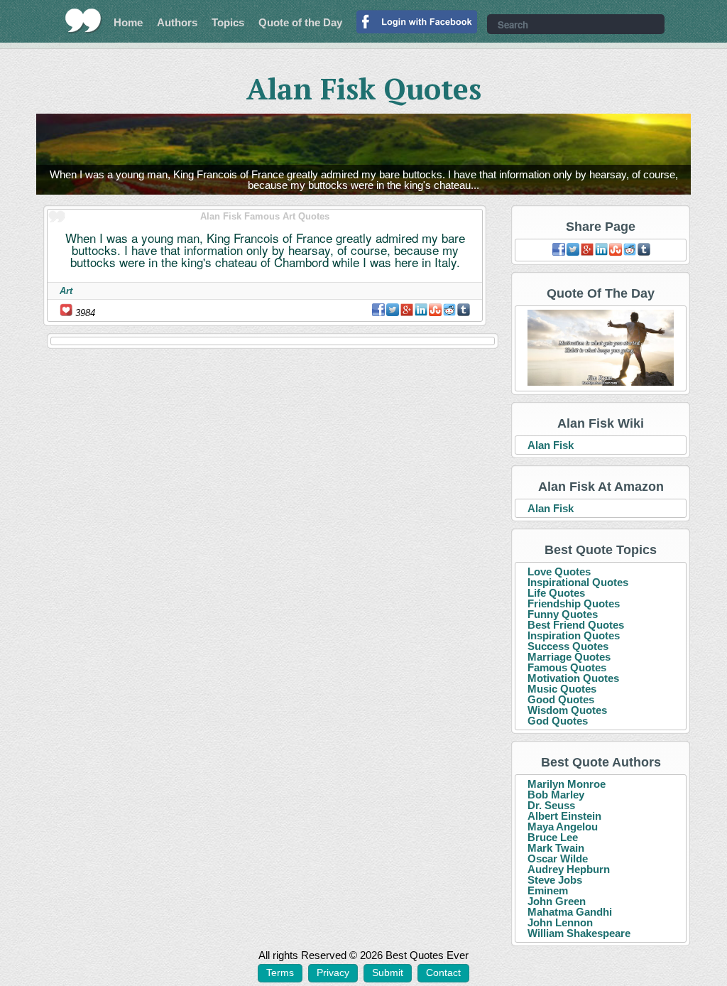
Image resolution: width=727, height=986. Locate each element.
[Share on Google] (406, 309)
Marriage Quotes (569, 657)
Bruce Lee (553, 837)
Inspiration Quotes (574, 635)
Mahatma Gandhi (570, 912)
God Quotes (558, 721)
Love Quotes (559, 571)
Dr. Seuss (551, 805)
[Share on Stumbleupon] (435, 309)
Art (66, 291)
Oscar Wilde (558, 858)
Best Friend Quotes (576, 625)
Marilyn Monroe (567, 784)
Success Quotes (568, 646)
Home (128, 22)
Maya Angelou (563, 826)
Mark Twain (556, 848)
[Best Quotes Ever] (83, 20)
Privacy (333, 972)
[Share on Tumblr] (463, 309)
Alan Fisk (551, 445)
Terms (280, 972)
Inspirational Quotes (578, 582)
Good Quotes (561, 699)
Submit (387, 972)
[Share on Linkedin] (421, 309)
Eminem (548, 890)
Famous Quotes (567, 667)
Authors (177, 22)
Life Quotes (556, 593)
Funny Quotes (563, 614)
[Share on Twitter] (392, 309)
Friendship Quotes (574, 603)
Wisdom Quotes (567, 710)
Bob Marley (556, 795)
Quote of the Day (300, 22)
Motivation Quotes (573, 678)
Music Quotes (562, 689)
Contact (443, 972)
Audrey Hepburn (569, 869)
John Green (557, 901)
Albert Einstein (564, 816)
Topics (228, 22)
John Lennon (560, 922)
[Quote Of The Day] (601, 348)
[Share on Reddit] (449, 309)
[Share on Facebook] (378, 309)
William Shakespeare (579, 933)
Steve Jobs (555, 880)
